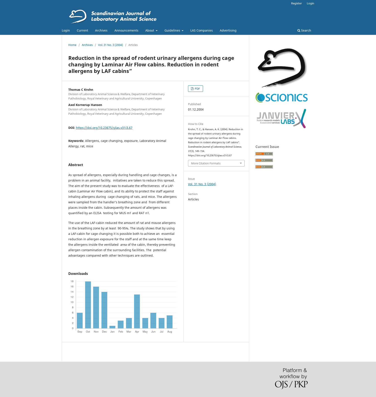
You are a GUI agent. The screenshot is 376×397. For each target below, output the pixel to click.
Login (66, 30)
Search (305, 30)
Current (82, 30)
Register (296, 3)
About (150, 30)
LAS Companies (201, 30)
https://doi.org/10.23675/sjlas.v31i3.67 (104, 128)
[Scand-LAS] (281, 86)
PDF (197, 89)
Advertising (228, 30)
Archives (101, 30)
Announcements (126, 30)
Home (72, 45)
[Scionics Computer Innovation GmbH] (281, 101)
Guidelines (172, 30)
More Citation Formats (205, 163)
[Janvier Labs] (281, 128)
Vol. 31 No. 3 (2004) (110, 45)
